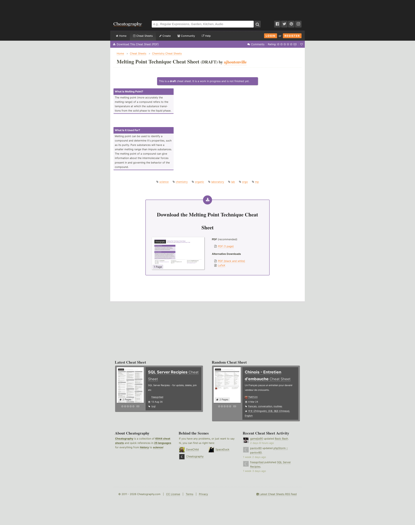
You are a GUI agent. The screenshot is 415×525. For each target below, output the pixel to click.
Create (166, 35)
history (144, 447)
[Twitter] (284, 24)
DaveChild (192, 449)
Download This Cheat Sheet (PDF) (138, 44)
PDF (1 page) (226, 246)
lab (233, 181)
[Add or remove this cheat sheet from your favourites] (301, 44)
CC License (173, 494)
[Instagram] (298, 24)
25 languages (162, 443)
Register (292, 35)
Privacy (203, 494)
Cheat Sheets (144, 35)
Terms (189, 494)
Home (122, 35)
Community (187, 35)
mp (257, 181)
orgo (245, 181)
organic (199, 181)
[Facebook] (277, 24)
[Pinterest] (291, 24)
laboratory (217, 181)
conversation (265, 406)
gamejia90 (256, 438)
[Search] (257, 24)
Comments (257, 44)
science (164, 181)
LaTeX (221, 265)
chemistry (182, 181)
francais (252, 406)
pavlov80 (256, 448)
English (249, 415)
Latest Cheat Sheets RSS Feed (278, 494)
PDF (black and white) (231, 261)
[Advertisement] (207, 8)
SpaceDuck (222, 449)
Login (270, 35)
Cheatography (124, 438)
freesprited (157, 397)
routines (277, 406)
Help (207, 35)
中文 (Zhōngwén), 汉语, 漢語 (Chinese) (268, 411)
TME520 (253, 397)
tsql (153, 406)
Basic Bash (281, 438)
